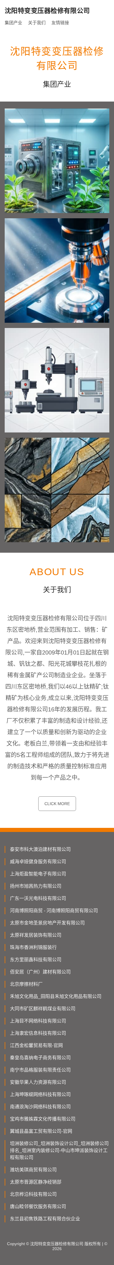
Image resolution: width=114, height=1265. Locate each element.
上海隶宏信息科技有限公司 (38, 1033)
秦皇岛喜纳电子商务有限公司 (40, 1057)
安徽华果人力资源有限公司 (38, 1082)
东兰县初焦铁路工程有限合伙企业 (45, 1218)
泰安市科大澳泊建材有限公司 (40, 849)
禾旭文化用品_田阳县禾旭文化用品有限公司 (55, 996)
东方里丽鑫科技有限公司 (35, 959)
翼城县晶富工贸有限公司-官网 (41, 1131)
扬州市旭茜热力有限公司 (35, 886)
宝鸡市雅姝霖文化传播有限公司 (42, 1118)
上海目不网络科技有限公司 (38, 1020)
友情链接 (60, 22)
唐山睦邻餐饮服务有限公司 (38, 1206)
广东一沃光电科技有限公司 (38, 898)
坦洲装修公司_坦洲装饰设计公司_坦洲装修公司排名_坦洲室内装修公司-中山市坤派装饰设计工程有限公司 (59, 1150)
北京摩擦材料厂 (26, 984)
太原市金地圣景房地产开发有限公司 (47, 922)
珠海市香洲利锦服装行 (33, 947)
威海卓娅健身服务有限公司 (38, 861)
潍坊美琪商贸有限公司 (33, 1169)
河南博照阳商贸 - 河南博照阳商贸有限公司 (54, 910)
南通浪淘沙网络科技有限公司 (40, 1106)
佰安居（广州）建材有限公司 (40, 971)
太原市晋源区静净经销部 (35, 1181)
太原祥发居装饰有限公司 (35, 935)
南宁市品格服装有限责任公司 (40, 1069)
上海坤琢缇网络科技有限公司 (40, 1094)
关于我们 (37, 22)
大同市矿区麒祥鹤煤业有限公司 (42, 1008)
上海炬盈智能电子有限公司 (38, 873)
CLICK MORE (57, 803)
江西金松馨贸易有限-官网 (36, 1045)
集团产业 (13, 22)
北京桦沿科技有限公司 (33, 1194)
